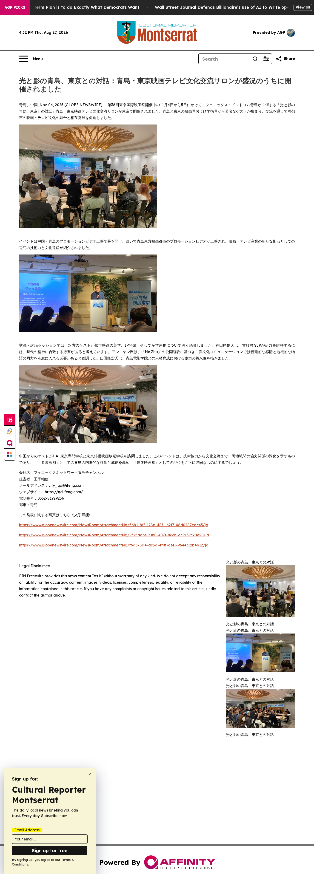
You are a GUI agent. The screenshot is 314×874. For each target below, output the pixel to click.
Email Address (27, 830)
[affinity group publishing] (9, 443)
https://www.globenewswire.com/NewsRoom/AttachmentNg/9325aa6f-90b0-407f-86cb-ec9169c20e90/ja (114, 535)
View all (303, 7)
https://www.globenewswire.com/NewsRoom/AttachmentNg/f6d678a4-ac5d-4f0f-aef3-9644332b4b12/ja (113, 545)
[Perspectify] (9, 431)
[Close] (90, 774)
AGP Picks (15, 7)
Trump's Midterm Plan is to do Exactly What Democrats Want (74, 7)
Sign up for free (49, 850)
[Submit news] (9, 420)
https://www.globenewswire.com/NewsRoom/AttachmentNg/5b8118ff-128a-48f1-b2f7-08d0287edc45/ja (113, 525)
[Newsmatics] (9, 454)
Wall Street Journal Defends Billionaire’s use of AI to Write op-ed (224, 7)
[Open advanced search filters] (266, 59)
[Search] (255, 59)
